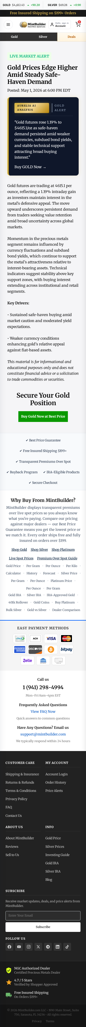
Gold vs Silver (37, 610)
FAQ (9, 807)
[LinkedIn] (57, 947)
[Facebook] (9, 947)
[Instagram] (29, 947)
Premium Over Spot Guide (57, 558)
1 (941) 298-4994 (43, 687)
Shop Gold (19, 550)
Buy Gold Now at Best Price (43, 416)
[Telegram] (48, 947)
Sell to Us (12, 855)
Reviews (12, 847)
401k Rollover (18, 602)
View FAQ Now (43, 711)
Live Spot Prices (21, 558)
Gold (14, 37)
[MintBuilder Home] (32, 24)
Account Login (56, 774)
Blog (48, 880)
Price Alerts (54, 791)
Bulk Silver (14, 610)
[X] (38, 947)
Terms (50, 1021)
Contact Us (14, 816)
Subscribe (43, 927)
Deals (72, 37)
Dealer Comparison (66, 610)
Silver (43, 37)
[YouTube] (19, 947)
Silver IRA (34, 595)
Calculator (13, 573)
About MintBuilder (20, 838)
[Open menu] (8, 24)
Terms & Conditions (21, 791)
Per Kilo (71, 566)
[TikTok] (67, 947)
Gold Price (13, 566)
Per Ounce (53, 566)
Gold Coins (41, 602)
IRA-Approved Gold (61, 595)
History (32, 573)
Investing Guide (57, 855)
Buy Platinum (65, 602)
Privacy (37, 1021)
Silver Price (69, 573)
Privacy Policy (16, 799)
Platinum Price (61, 581)
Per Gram (33, 566)
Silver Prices (54, 847)
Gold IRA (14, 595)
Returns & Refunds (20, 782)
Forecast (49, 573)
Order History (55, 782)
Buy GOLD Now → (30, 167)
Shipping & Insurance (22, 774)
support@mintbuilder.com (43, 734)
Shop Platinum (63, 550)
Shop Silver (39, 550)
